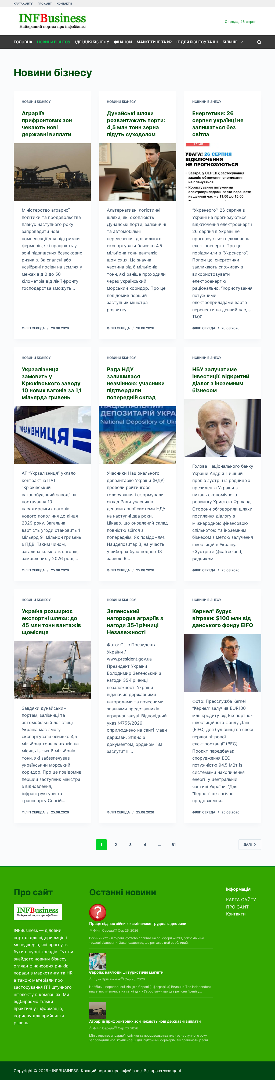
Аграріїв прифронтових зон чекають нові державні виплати (145, 1021)
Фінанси (123, 42)
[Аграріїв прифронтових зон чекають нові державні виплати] (52, 172)
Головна (23, 42)
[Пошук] (259, 42)
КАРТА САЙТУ (23, 3)
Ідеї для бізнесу (92, 42)
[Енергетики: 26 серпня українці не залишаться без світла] (222, 172)
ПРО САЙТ (45, 3)
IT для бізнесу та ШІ (197, 42)
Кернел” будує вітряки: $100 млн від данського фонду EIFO (222, 618)
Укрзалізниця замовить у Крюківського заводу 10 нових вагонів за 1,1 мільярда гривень (52, 383)
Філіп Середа (103, 930)
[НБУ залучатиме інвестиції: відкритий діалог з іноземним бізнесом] (222, 428)
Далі (248, 845)
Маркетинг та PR (154, 42)
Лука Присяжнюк (107, 979)
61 (174, 844)
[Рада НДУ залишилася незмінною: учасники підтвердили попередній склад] (137, 435)
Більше (230, 42)
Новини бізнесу (53, 42)
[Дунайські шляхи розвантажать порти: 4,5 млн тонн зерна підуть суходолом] (137, 172)
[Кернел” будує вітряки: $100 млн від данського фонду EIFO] (222, 663)
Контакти (64, 3)
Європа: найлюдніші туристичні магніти (126, 972)
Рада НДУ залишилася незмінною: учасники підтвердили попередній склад (136, 383)
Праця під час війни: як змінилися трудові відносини (137, 923)
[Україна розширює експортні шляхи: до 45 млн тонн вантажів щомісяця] (52, 670)
